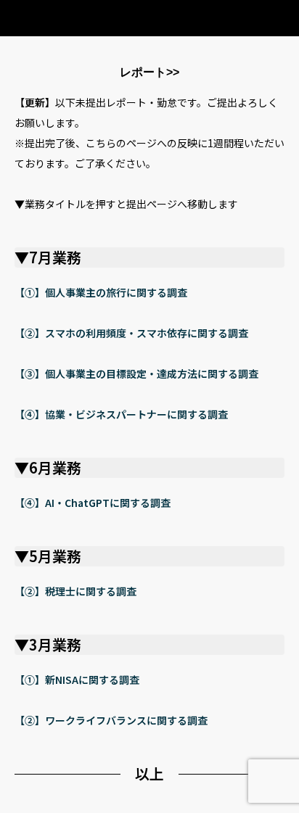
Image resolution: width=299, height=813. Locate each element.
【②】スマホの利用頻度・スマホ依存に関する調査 (131, 333)
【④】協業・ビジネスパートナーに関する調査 (121, 414)
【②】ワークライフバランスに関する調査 (111, 720)
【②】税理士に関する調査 (75, 591)
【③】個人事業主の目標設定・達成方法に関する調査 (136, 373)
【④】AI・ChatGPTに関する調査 (93, 502)
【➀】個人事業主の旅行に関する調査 (101, 292)
